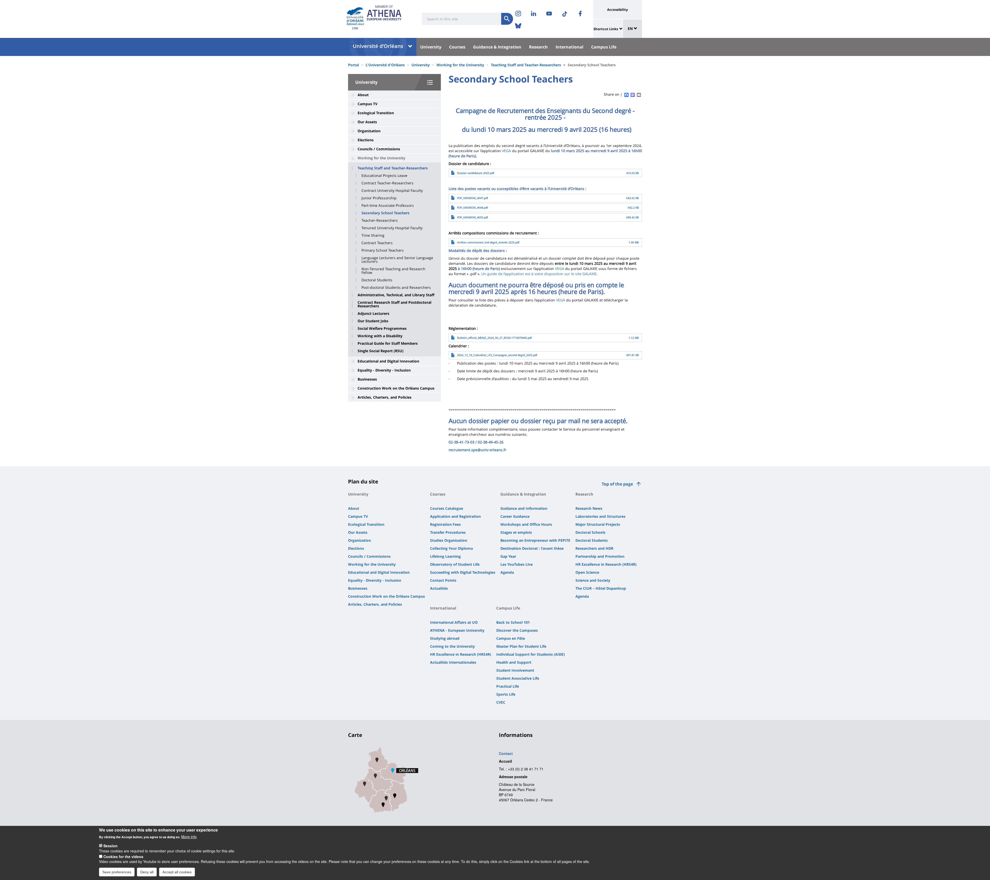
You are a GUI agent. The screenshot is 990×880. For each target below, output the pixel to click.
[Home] (355, 14)
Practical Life (507, 686)
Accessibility (617, 9)
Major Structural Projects (597, 524)
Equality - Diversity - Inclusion (384, 370)
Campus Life (603, 47)
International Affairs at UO (454, 622)
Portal (353, 64)
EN (631, 28)
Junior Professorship (379, 198)
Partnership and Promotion (599, 556)
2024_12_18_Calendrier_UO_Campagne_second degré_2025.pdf (497, 355)
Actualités (439, 588)
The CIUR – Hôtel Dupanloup (600, 588)
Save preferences (116, 872)
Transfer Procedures (448, 532)
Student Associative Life (517, 678)
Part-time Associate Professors (387, 205)
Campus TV (367, 103)
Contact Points (443, 580)
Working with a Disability (380, 336)
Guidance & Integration (497, 47)
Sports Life (505, 694)
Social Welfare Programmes (382, 328)
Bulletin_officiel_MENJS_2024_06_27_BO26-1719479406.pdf (494, 338)
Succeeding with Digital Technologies (462, 572)
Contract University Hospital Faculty (392, 190)
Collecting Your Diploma (451, 548)
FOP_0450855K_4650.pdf (472, 217)
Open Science (587, 572)
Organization (369, 130)
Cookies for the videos (123, 856)
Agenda (507, 572)
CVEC (500, 702)
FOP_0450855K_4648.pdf (472, 207)
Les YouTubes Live (516, 564)
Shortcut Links (605, 29)
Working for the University (460, 64)
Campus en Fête (510, 638)
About (363, 94)
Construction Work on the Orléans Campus (396, 388)
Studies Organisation (448, 540)
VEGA (506, 150)
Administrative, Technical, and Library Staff (396, 295)
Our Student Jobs (373, 321)
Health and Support (513, 662)
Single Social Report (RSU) (380, 351)
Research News (588, 508)
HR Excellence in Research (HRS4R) (606, 564)
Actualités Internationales (453, 662)
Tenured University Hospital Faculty (392, 228)
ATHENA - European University (457, 630)
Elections (366, 139)
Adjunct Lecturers (373, 313)
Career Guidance (515, 516)
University (430, 47)
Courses (457, 47)
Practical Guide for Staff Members (388, 343)
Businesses (367, 379)
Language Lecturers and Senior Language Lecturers (397, 259)
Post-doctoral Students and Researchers (396, 287)
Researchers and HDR (594, 548)
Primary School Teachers (382, 250)
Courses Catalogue (446, 508)
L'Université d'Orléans (385, 64)
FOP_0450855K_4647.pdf (472, 198)
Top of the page (617, 484)
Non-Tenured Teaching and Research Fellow (393, 270)
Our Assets (367, 121)
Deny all (146, 872)
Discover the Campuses (517, 630)
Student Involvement (515, 670)
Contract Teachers (377, 243)
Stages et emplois (516, 532)
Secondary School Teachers (385, 213)
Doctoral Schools (590, 532)
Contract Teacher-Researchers (387, 183)
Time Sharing (372, 235)
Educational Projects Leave (384, 175)
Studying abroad (444, 638)
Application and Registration (455, 516)
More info (189, 836)
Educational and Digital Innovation (388, 361)
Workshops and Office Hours (526, 524)
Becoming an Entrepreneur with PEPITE (535, 540)
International (569, 47)
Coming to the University (452, 646)
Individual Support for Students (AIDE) (530, 654)
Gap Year (508, 556)
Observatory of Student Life (455, 564)
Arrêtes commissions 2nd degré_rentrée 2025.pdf (488, 242)
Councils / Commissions (379, 148)
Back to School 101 (513, 622)
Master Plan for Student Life (521, 646)
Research (538, 47)
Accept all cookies (177, 872)
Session (110, 845)
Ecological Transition (376, 112)
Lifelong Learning (445, 556)
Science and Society (592, 580)
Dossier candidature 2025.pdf (475, 173)
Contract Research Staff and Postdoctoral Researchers (394, 304)
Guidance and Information (523, 508)
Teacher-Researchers (379, 220)
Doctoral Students (376, 280)
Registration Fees (445, 524)
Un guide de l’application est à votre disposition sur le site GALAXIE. (539, 273)
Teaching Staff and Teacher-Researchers (526, 64)
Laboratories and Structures (600, 516)
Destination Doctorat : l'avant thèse (532, 548)
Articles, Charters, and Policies (384, 397)
